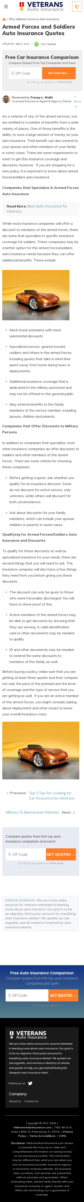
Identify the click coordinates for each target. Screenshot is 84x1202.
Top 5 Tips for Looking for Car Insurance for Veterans (52, 796)
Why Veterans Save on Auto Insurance (34, 19)
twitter (30, 1083)
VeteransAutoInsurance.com (32, 1127)
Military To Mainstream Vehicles (32, 812)
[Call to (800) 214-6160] (77, 7)
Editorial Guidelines (20, 900)
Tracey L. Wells (41, 97)
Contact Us (31, 1101)
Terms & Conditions (43, 1136)
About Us (15, 1101)
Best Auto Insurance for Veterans (37, 209)
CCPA (62, 1136)
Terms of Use (65, 81)
